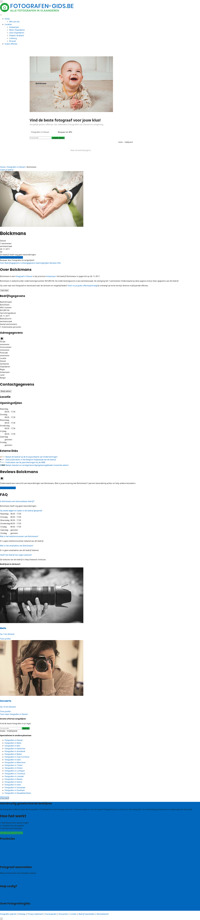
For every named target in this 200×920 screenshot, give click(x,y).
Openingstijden (43, 263)
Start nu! (26, 728)
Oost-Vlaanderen (16, 32)
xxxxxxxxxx (4, 344)
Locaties (8, 24)
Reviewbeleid (102, 914)
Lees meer (4, 290)
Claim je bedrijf (6, 169)
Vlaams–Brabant (16, 35)
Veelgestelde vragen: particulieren (15, 892)
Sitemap (21, 914)
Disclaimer (63, 914)
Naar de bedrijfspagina (80, 150)
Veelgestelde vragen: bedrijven (13, 895)
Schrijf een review (8, 488)
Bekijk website (6, 391)
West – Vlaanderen (8, 847)
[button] (17, 501)
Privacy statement (35, 914)
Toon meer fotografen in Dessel (14, 714)
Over (2, 263)
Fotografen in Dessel (16, 167)
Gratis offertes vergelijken (11, 257)
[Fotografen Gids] (37, 11)
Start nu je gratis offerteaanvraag (82, 285)
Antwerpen (14, 27)
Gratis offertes (11, 44)
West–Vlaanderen (17, 30)
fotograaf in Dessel (24, 276)
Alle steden (5, 861)
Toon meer (4, 798)
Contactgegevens (28, 263)
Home (7, 19)
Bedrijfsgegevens (12, 263)
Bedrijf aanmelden (8, 880)
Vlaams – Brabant (8, 853)
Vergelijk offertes (58, 138)
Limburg (13, 38)
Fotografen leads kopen (10, 877)
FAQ (59, 263)
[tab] (100, 501)
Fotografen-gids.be (8, 914)
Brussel (12, 41)
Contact (3, 897)
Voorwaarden (51, 914)
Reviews (53, 263)
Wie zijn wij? (5, 909)
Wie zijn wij (14, 21)
